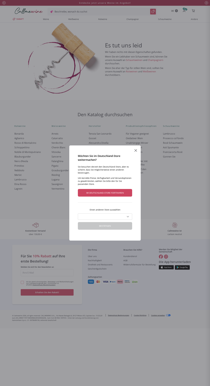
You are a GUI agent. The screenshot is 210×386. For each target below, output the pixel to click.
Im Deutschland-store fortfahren (105, 192)
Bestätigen (105, 226)
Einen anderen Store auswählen (105, 209)
